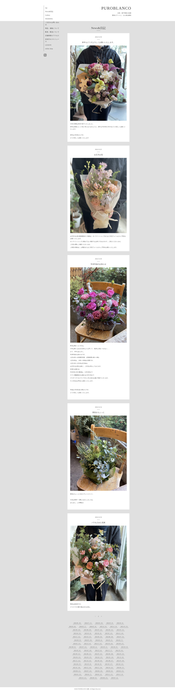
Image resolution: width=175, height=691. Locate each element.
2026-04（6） (120, 623)
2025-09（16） (77, 630)
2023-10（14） (109, 643)
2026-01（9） (93, 626)
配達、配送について (52, 32)
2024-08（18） (110, 636)
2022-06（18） (110, 654)
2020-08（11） (77, 671)
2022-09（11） (77, 654)
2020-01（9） (98, 674)
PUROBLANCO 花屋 (83, 689)
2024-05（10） (89, 640)
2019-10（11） (83, 678)
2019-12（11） (109, 674)
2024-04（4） (99, 640)
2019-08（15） (104, 678)
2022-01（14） (110, 657)
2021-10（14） (88, 660)
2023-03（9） (125, 647)
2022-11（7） (109, 650)
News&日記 (49, 11)
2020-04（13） (120, 671)
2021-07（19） (121, 660)
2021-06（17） (78, 664)
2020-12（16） (88, 667)
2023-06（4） (94, 647)
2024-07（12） (121, 636)
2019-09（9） (93, 678)
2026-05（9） (110, 623)
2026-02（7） (83, 626)
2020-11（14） (99, 667)
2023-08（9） (72, 647)
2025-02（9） (98, 633)
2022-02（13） (99, 657)
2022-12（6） (98, 650)
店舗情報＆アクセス (52, 35)
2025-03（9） (88, 633)
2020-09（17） (121, 667)
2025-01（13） (109, 633)
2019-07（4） (115, 678)
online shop (49, 48)
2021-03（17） (109, 664)
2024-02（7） (119, 640)
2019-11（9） (120, 674)
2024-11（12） (77, 636)
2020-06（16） (99, 671)
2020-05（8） (109, 671)
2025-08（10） (88, 630)
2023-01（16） (88, 650)
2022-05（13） (121, 654)
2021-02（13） (120, 664)
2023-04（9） (114, 647)
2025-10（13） (125, 626)
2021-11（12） (77, 660)
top (46, 8)
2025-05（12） (121, 630)
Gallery (47, 15)
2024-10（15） (88, 636)
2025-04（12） (78, 633)
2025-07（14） (99, 630)
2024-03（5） (109, 640)
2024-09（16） (99, 636)
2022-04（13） (77, 657)
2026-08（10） (78, 623)
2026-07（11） (89, 623)
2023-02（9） (77, 650)
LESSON (48, 45)
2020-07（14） (88, 671)
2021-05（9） (88, 664)
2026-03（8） (72, 626)
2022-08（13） (88, 654)
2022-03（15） (88, 657)
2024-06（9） (78, 640)
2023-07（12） (83, 647)
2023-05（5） (104, 647)
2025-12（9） (103, 626)
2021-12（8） (120, 657)
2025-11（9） (114, 626)
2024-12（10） (120, 633)
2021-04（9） (98, 664)
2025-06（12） (110, 630)
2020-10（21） (110, 667)
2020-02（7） (88, 674)
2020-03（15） (78, 674)
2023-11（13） (98, 643)
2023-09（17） (120, 643)
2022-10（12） (120, 650)
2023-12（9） (88, 643)
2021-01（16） (77, 667)
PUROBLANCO (116, 8)
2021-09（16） (99, 660)
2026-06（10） (99, 623)
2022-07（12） (99, 654)
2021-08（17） (110, 660)
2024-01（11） (77, 643)
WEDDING (49, 19)
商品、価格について (52, 28)
